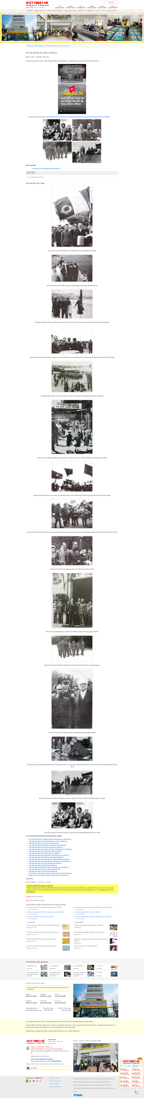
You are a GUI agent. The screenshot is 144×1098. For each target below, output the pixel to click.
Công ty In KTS (111, 10)
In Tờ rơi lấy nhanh (78, 965)
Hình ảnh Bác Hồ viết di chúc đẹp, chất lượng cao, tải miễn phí (48, 867)
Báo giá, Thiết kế (40, 10)
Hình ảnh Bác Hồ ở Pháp (35, 177)
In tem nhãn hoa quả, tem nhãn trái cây (55, 973)
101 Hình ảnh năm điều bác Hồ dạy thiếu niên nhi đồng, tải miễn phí (50, 873)
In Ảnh (48, 10)
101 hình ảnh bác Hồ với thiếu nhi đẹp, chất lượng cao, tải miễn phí (50, 839)
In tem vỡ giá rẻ (54, 965)
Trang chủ (30, 10)
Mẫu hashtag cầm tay (103, 1088)
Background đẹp (83, 1082)
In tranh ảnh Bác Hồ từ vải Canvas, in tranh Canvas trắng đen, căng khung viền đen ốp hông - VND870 (77, 117)
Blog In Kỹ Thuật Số (77, 1078)
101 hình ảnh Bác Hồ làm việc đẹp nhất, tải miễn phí (45, 851)
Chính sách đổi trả (55, 1083)
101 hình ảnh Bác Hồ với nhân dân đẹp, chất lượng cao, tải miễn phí (50, 849)
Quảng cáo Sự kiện (70, 10)
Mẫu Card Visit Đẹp (77, 1085)
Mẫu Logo (98, 1078)
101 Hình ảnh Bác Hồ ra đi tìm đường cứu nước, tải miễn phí (48, 841)
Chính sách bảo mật (55, 1081)
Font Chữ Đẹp (111, 1088)
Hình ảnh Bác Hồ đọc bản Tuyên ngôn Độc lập (43, 843)
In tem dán (99, 972)
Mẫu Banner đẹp (93, 1085)
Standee (75, 1091)
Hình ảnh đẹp (39, 46)
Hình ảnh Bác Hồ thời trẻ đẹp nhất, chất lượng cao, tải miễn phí (49, 855)
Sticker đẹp (99, 1082)
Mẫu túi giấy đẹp (94, 1088)
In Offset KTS (90, 10)
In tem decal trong (31, 965)
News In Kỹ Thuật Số (87, 1078)
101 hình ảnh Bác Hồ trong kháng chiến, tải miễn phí (45, 847)
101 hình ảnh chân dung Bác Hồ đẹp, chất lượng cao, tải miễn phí (49, 861)
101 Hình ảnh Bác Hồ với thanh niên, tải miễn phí (44, 853)
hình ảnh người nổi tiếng (37, 900)
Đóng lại (140, 1058)
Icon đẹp (95, 1082)
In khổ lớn (81, 10)
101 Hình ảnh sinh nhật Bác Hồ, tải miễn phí (43, 865)
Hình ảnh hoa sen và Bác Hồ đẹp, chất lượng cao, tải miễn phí (48, 875)
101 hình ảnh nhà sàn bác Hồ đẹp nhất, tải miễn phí (45, 863)
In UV (103, 10)
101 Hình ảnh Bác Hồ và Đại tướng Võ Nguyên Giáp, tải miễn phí (49, 859)
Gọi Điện (128, 1066)
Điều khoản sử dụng (55, 1078)
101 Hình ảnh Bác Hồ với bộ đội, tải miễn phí (43, 871)
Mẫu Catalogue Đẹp (77, 1088)
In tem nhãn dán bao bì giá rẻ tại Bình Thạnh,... (33, 973)
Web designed (30, 1078)
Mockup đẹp (90, 1082)
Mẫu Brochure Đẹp (86, 1088)
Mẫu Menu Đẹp (100, 1085)
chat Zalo (134, 1066)
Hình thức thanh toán (55, 1086)
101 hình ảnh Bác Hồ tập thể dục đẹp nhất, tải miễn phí (46, 857)
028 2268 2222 (44, 1056)
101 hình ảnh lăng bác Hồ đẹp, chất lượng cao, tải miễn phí (47, 845)
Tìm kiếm (111, 2)
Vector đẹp (94, 1078)
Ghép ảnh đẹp (76, 1082)
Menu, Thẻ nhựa (57, 10)
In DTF (98, 10)
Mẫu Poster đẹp (85, 1085)
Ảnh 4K (108, 1078)
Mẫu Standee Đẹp (106, 1082)
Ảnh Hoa (112, 1078)
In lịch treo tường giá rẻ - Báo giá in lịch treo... (79, 973)
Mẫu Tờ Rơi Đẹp (107, 1085)
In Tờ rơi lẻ (99, 965)
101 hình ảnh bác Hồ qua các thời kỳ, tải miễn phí (44, 869)
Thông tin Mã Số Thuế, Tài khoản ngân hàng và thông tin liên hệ (45, 1064)
